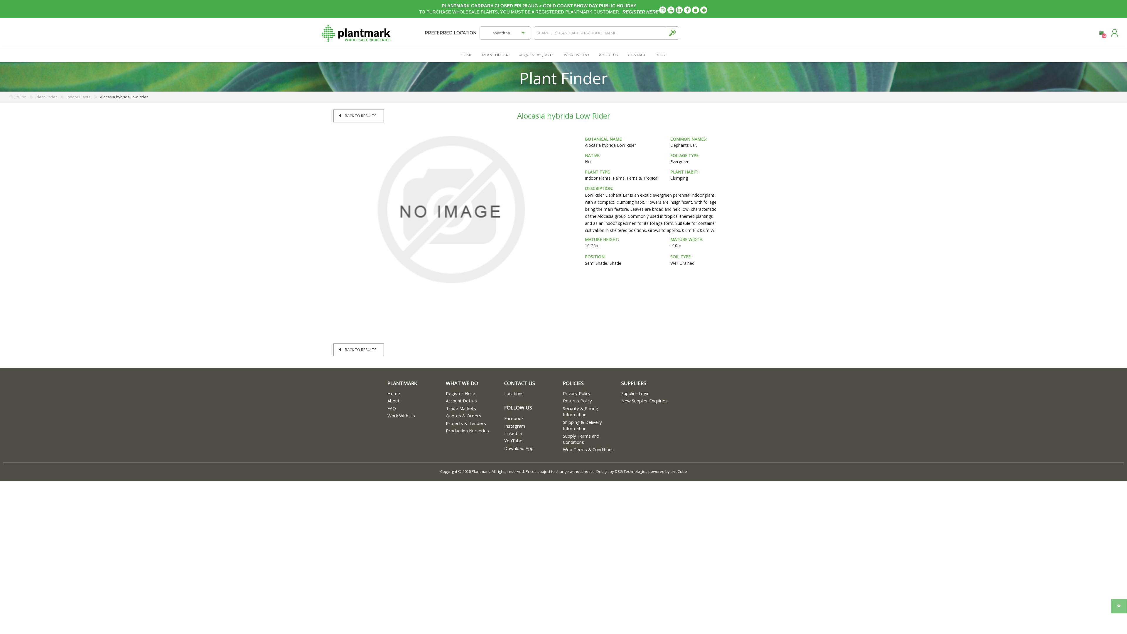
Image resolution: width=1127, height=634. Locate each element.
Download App (519, 448)
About (393, 401)
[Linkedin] (679, 10)
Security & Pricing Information (580, 411)
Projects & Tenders (466, 423)
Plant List (1101, 33)
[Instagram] (662, 10)
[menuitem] (416, 393)
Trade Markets (461, 408)
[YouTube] (670, 10)
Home (393, 393)
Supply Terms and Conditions (581, 439)
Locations (514, 393)
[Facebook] (687, 10)
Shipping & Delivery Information (582, 425)
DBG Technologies (631, 471)
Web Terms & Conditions (588, 449)
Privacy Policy (577, 393)
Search (672, 33)
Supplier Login (635, 393)
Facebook (514, 418)
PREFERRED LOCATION (451, 33)
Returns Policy (577, 401)
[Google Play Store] (703, 10)
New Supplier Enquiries (644, 401)
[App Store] (695, 10)
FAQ (391, 408)
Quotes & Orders (463, 416)
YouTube (513, 441)
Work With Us (401, 416)
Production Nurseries (467, 431)
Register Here (460, 393)
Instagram (514, 426)
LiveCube (679, 471)
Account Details (461, 401)
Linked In (513, 433)
